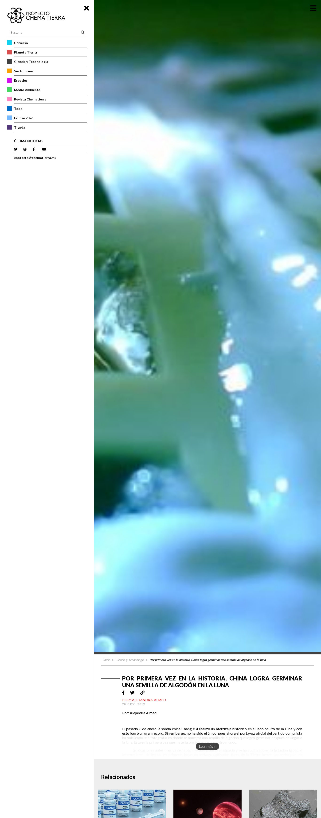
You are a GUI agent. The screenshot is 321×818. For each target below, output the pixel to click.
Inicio (106, 660)
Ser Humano (23, 71)
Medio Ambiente (27, 90)
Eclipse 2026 (23, 118)
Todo (18, 109)
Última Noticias (28, 141)
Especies (20, 80)
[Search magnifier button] (83, 32)
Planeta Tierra (25, 52)
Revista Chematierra (30, 99)
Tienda (19, 127)
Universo (21, 43)
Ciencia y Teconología (31, 62)
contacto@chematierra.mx (35, 158)
